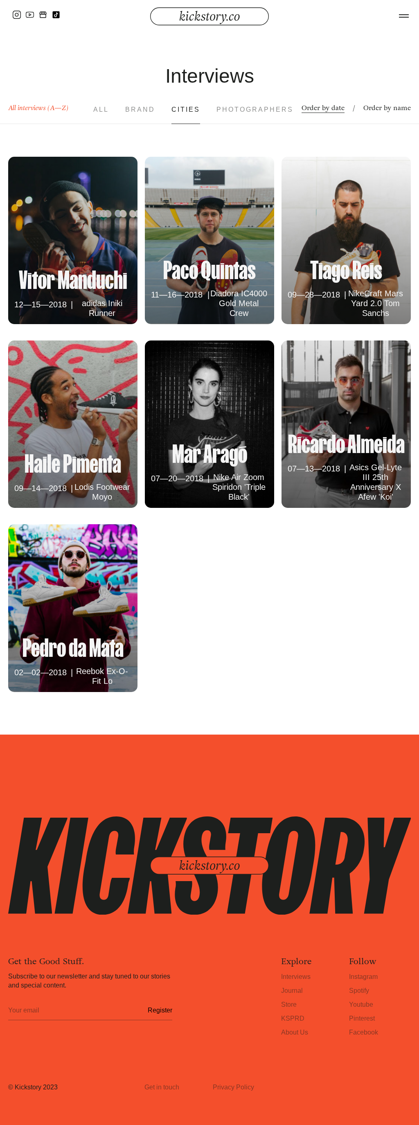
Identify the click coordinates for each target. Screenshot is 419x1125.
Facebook (363, 1032)
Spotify (359, 990)
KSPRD (292, 1018)
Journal (292, 990)
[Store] (43, 15)
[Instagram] (17, 15)
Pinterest (362, 1018)
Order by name (387, 108)
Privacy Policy (233, 1087)
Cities (185, 109)
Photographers (254, 109)
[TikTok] (56, 15)
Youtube (361, 1004)
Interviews (296, 976)
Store (289, 1004)
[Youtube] (30, 15)
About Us (294, 1032)
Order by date (323, 108)
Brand (140, 109)
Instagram (363, 976)
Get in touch (161, 1087)
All (101, 109)
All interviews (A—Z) (38, 108)
